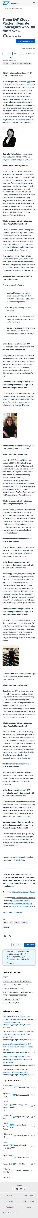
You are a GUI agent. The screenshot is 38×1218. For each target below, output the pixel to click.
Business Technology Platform (12, 1003)
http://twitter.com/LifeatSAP (20, 901)
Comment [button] (30, 945)
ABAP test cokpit (22, 985)
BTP (4, 995)
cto (11, 922)
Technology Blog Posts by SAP (13, 8)
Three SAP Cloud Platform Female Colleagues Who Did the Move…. (19, 25)
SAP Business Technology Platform (21, 63)
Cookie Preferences (9, 1213)
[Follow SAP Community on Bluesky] (17, 1189)
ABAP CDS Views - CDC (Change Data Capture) (16, 981)
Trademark (9, 1207)
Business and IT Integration (18, 995)
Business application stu (10, 999)
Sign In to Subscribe (25, 41)
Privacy (9, 1195)
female (17, 922)
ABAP (4, 977)
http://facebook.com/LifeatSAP (23, 898)
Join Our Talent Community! (12, 912)
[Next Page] (20, 1006)
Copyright (9, 1201)
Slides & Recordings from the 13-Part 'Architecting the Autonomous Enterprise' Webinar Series (17, 1059)
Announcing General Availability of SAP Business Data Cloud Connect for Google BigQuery (18, 1047)
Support (28, 1207)
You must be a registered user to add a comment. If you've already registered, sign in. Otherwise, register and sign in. (18, 955)
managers (6, 927)
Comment (10, 963)
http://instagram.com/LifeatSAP (23, 906)
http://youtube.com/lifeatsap (21, 904)
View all (5, 1177)
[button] (10, 57)
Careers (5, 63)
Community (15, 3)
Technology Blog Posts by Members (17, 1025)
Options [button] (17, 45)
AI (21, 988)
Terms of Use (28, 1195)
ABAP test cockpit (8, 985)
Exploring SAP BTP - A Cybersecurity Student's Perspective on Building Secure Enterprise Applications (18, 1019)
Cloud (5, 922)
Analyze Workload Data (10, 992)
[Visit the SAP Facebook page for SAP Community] (13, 1189)
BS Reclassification (26, 992)
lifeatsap (24, 922)
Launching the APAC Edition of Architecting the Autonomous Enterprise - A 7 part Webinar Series (18, 1034)
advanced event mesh (10, 988)
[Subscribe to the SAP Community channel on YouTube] (21, 1189)
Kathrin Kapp (20, 860)
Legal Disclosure (28, 1201)
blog (28, 82)
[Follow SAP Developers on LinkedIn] (25, 1189)
